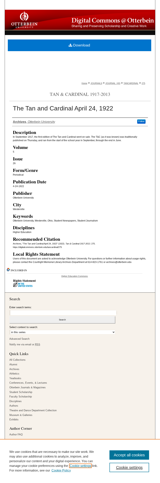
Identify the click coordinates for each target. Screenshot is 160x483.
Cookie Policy (61, 470)
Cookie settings (80, 465)
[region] (80, 461)
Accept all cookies (129, 455)
